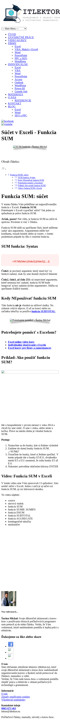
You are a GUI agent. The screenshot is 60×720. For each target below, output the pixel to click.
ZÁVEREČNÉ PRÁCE (21, 37)
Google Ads (21, 91)
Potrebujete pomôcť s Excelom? (30, 183)
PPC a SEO (21, 58)
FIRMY (12, 43)
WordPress (20, 61)
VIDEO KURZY (17, 40)
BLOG (12, 106)
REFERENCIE (23, 100)
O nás (4, 693)
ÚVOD (12, 34)
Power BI (20, 88)
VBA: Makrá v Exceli (26, 49)
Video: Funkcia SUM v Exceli (30, 188)
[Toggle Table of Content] (3, 169)
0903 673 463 (8, 708)
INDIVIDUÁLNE (18, 64)
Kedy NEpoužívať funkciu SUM (31, 180)
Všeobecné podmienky (13, 699)
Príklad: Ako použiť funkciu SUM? (32, 186)
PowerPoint (21, 55)
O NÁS (12, 97)
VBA (17, 70)
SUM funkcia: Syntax (26, 177)
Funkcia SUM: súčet (19, 174)
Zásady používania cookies (15, 696)
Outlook (19, 82)
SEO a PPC (21, 115)
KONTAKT (14, 103)
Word (17, 52)
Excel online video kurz (21, 341)
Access (18, 79)
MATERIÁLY (15, 94)
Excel (18, 46)
